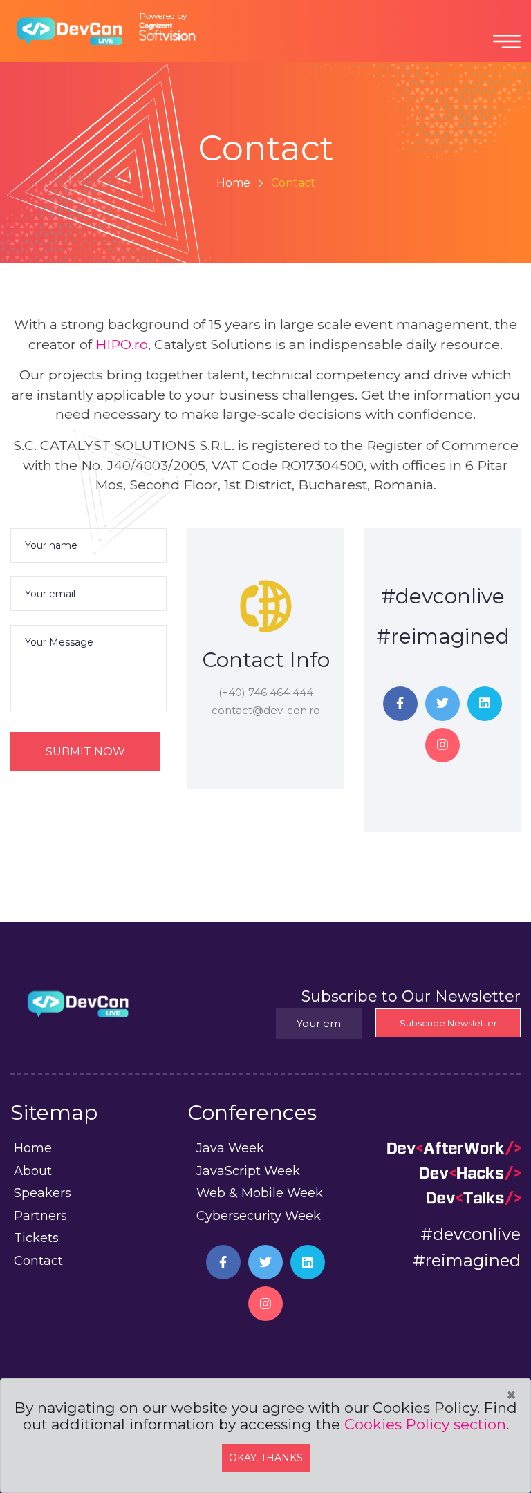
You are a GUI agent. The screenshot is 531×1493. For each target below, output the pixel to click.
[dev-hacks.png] (470, 1171)
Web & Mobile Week (259, 1193)
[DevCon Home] (69, 29)
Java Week (230, 1148)
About (33, 1171)
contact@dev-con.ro (266, 710)
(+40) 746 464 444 (265, 692)
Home (233, 182)
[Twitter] (442, 703)
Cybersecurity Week (258, 1215)
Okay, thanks (266, 1458)
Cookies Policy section (425, 1424)
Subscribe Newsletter (448, 1023)
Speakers (42, 1193)
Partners (40, 1215)
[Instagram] (442, 745)
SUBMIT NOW (85, 751)
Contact (38, 1260)
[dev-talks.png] (474, 1196)
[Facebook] (400, 703)
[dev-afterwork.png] (454, 1146)
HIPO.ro (121, 344)
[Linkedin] (484, 703)
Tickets (36, 1238)
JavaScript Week (248, 1171)
